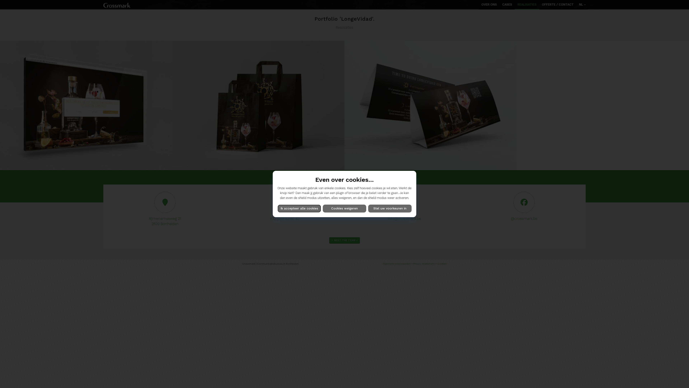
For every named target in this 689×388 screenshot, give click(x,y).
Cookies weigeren (344, 208)
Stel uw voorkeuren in (389, 208)
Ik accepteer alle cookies (299, 208)
